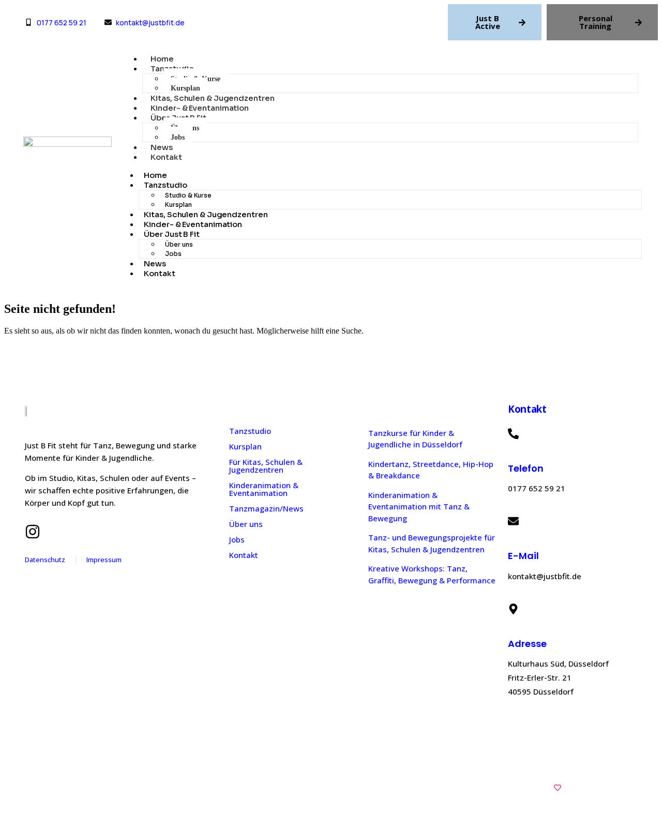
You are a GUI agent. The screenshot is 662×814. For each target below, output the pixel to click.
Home (162, 59)
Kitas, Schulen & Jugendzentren (212, 98)
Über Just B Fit (172, 234)
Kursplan (185, 88)
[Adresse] (513, 609)
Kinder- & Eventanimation (200, 108)
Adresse (527, 643)
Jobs (178, 137)
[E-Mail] (513, 521)
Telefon (526, 468)
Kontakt (166, 157)
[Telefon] (513, 433)
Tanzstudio (165, 185)
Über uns (178, 244)
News (162, 147)
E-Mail (523, 555)
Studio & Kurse (188, 195)
